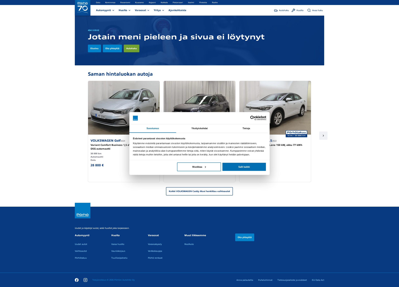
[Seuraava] (323, 135)
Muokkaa (197, 166)
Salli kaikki (244, 166)
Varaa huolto (117, 244)
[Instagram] (85, 279)
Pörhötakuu (81, 258)
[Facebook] (77, 279)
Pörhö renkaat (155, 258)
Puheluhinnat (265, 280)
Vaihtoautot (81, 251)
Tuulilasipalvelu (119, 258)
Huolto (123, 10)
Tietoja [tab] (246, 128)
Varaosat (140, 10)
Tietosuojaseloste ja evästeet (292, 280)
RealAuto (189, 244)
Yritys (157, 10)
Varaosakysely (155, 244)
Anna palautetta (244, 280)
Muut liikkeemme (195, 235)
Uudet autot (81, 244)
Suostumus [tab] (153, 128)
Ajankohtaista (177, 10)
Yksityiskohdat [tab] (199, 128)
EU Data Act (318, 280)
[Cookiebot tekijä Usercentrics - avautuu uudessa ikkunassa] (252, 118)
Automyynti (103, 10)
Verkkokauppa (155, 251)
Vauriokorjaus (118, 251)
